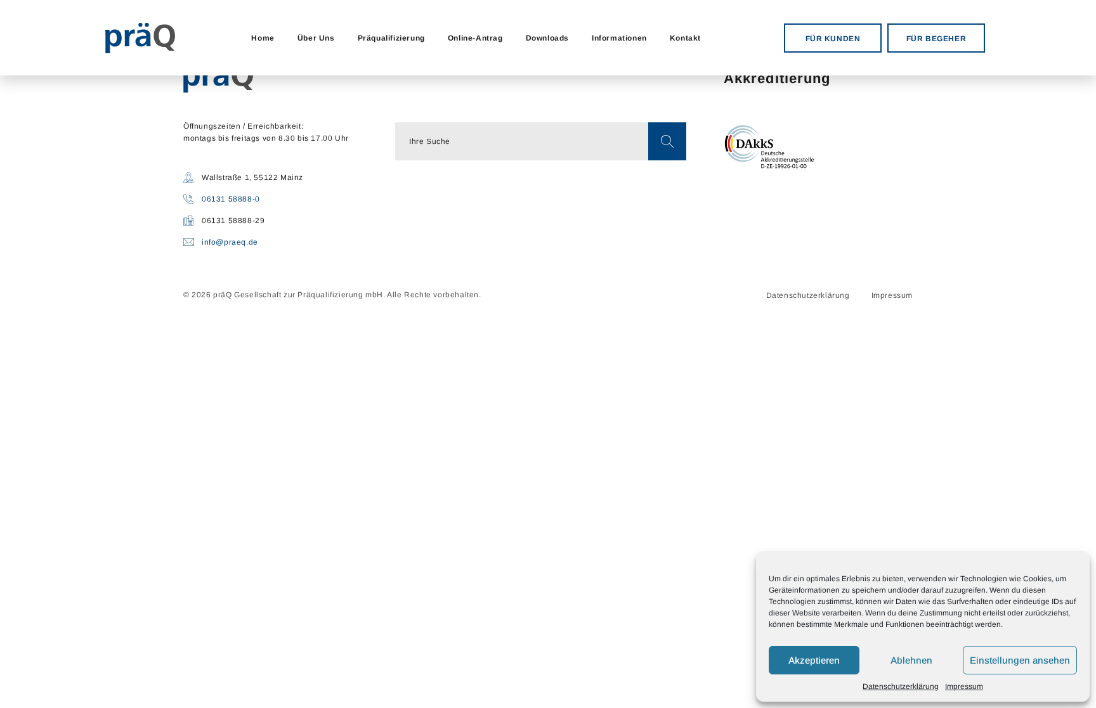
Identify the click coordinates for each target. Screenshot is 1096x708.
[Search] (667, 141)
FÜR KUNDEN (833, 38)
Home (262, 38)
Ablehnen (911, 660)
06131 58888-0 (231, 199)
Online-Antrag (475, 38)
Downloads (547, 38)
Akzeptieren (814, 660)
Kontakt (685, 38)
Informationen (619, 38)
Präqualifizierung (391, 38)
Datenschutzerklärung (901, 686)
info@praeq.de (230, 242)
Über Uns (316, 38)
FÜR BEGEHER (936, 38)
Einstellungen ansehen (1020, 660)
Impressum (964, 686)
